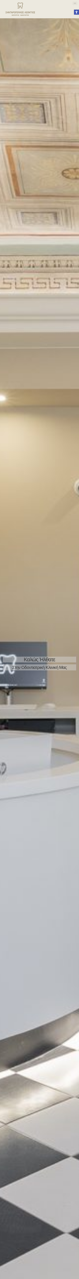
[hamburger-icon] (75, 3)
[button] (76, 12)
